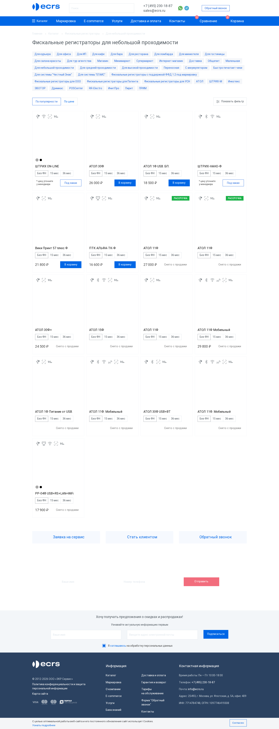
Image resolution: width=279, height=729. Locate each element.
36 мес (67, 173)
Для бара (117, 54)
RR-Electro (95, 88)
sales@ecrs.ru (154, 11)
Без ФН (41, 173)
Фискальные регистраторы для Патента (112, 81)
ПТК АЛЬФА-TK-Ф (102, 248)
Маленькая (233, 60)
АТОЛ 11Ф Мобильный (214, 330)
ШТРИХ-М (215, 81)
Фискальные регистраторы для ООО (58, 81)
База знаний (113, 709)
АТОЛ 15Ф (96, 330)
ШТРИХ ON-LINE (47, 166)
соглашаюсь (118, 645)
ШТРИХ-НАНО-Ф (210, 166)
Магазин (102, 60)
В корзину (125, 182)
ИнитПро (113, 88)
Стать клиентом (141, 537)
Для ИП (81, 54)
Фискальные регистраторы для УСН (167, 81)
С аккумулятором (196, 67)
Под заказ (71, 182)
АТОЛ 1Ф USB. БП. (156, 166)
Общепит (214, 60)
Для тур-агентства (79, 60)
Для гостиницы (215, 54)
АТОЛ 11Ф (150, 248)
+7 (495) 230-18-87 (157, 6)
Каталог (42, 21)
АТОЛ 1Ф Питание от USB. (54, 411)
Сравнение (206, 19)
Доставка (195, 60)
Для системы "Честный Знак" (53, 74)
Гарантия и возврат (153, 682)
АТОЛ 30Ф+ (43, 330)
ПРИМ (143, 88)
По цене (69, 101)
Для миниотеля (189, 54)
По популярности (47, 101)
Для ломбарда (163, 54)
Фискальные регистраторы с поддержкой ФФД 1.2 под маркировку (154, 74)
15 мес (54, 173)
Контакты (177, 21)
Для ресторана (138, 54)
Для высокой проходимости (140, 67)
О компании (113, 689)
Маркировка (66, 21)
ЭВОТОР (40, 88)
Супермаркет (144, 60)
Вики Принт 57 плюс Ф (51, 248)
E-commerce (94, 21)
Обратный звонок (216, 8)
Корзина (235, 19)
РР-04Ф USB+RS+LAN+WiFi (54, 493)
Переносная (171, 67)
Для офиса (64, 54)
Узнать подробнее (43, 725)
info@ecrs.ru (196, 689)
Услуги (117, 21)
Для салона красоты (48, 60)
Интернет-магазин (171, 60)
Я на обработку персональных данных (140, 645)
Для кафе (98, 54)
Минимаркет (122, 60)
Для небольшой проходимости (54, 67)
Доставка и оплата (146, 21)
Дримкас (57, 88)
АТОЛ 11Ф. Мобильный (105, 411)
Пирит (129, 88)
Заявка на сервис (68, 537)
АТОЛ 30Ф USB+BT (157, 411)
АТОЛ (199, 81)
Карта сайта (40, 693)
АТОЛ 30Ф (96, 166)
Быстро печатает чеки (227, 67)
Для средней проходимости (98, 67)
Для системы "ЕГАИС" (91, 74)
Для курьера (43, 54)
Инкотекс (234, 81)
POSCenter (76, 88)
